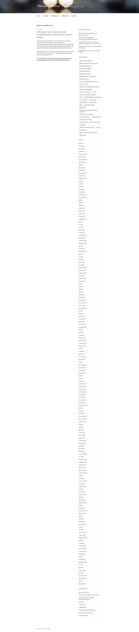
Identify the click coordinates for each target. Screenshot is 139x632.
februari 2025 (82, 167)
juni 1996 (81, 556)
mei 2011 (81, 378)
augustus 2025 (82, 162)
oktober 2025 (82, 157)
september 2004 (83, 473)
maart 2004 (81, 478)
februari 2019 (82, 262)
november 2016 (82, 302)
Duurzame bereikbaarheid (85, 89)
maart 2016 (81, 316)
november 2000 (83, 510)
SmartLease (82, 124)
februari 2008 (82, 435)
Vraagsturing (82, 130)
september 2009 (83, 405)
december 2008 (83, 416)
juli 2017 (80, 283)
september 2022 (83, 219)
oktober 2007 (82, 443)
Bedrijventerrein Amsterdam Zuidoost (88, 63)
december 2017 (82, 278)
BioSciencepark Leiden (85, 73)
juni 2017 (81, 286)
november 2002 (83, 494)
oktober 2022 (82, 216)
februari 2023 (82, 211)
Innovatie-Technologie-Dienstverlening (88, 595)
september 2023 (83, 197)
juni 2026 (81, 143)
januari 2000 (82, 521)
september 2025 (83, 159)
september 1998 (83, 537)
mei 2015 (81, 332)
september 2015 (83, 327)
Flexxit (81, 97)
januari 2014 (81, 354)
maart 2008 (81, 432)
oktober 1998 (82, 535)
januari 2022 (81, 232)
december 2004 (83, 470)
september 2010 (83, 392)
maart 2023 (81, 208)
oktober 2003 (82, 483)
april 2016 (81, 313)
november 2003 (83, 481)
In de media (45, 15)
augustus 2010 (82, 394)
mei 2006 (81, 456)
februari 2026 (82, 148)
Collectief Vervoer (83, 84)
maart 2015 (81, 335)
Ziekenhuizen (82, 135)
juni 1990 (81, 581)
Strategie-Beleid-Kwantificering (86, 610)
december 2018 (82, 267)
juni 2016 (81, 310)
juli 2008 (81, 424)
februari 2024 (82, 192)
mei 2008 (81, 427)
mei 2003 (81, 489)
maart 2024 (81, 189)
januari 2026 (82, 151)
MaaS (80, 105)
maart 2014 (81, 351)
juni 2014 (81, 348)
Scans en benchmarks (95, 122)
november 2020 (83, 240)
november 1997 (82, 546)
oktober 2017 (82, 281)
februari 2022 (82, 229)
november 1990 (82, 575)
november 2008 (83, 419)
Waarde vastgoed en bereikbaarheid (88, 132)
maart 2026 (81, 146)
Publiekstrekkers (83, 122)
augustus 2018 (82, 273)
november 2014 (82, 343)
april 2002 (81, 497)
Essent (94, 92)
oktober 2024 (82, 175)
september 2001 (83, 502)
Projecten (81, 604)
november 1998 (82, 532)
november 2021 (82, 235)
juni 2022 (81, 224)
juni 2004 (81, 475)
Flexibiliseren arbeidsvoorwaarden (87, 94)
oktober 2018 (82, 270)
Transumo (98, 127)
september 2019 (83, 251)
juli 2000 (81, 516)
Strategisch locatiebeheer (85, 612)
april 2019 (81, 259)
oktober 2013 (82, 359)
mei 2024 (81, 184)
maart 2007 (81, 446)
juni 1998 (81, 540)
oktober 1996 (82, 554)
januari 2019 (81, 265)
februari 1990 (82, 583)
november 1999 (82, 524)
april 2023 (81, 205)
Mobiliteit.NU (82, 107)
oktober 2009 (82, 402)
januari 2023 (81, 213)
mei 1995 (81, 564)
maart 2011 (81, 381)
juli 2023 (81, 200)
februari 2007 (82, 448)
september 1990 (83, 578)
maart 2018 (81, 275)
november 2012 (82, 367)
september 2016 (83, 308)
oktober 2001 (82, 500)
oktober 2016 (82, 305)
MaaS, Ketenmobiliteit (89, 105)
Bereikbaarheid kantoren (85, 68)
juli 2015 (81, 329)
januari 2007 (82, 451)
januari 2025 (82, 170)
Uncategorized (82, 615)
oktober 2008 (82, 421)
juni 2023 (81, 202)
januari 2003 (82, 492)
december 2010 (82, 383)
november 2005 (83, 459)
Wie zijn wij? (65, 15)
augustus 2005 (82, 465)
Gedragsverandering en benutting (93, 97)
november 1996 (82, 551)
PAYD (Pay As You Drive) (85, 119)
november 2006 (83, 454)
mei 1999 (81, 529)
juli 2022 (81, 221)
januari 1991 (81, 573)
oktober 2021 (82, 238)
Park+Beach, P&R (96, 117)
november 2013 (82, 356)
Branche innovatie (83, 592)
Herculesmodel (92, 99)
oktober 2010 (82, 389)
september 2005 (83, 462)
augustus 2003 (82, 486)
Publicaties (81, 607)
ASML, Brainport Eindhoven (86, 60)
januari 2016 (81, 321)
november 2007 (83, 440)
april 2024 (81, 186)
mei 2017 (81, 289)
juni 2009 (81, 408)
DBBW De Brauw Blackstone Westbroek (89, 86)
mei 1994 (81, 567)
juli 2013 (80, 362)
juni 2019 (81, 254)
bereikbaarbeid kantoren (85, 66)
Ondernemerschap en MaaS (86, 114)
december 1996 (82, 548)
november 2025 (82, 154)
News (80, 602)
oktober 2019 (82, 248)
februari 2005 (82, 467)
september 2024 (83, 178)
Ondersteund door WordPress (43, 628)
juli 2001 (81, 505)
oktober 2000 (82, 513)
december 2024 (82, 173)
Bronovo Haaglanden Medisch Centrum (88, 81)
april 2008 (81, 429)
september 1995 (83, 562)
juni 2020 (81, 246)
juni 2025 (81, 165)
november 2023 (82, 194)
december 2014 (82, 340)
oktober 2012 (82, 370)
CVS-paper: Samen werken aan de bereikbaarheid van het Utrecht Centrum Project (54, 34)
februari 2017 (82, 294)
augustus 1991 (82, 570)
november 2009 (83, 400)
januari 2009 (82, 413)
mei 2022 (81, 227)
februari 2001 (82, 508)
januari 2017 (81, 297)
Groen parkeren (83, 99)
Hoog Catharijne (83, 102)
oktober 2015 (82, 324)
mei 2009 (81, 410)
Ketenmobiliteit (93, 102)
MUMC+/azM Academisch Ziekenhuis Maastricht (88, 111)
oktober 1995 (82, 559)
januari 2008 (82, 438)
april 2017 (81, 292)
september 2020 (83, 243)
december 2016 (82, 300)
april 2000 (81, 519)
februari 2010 (82, 397)
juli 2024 (81, 181)
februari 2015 (82, 338)
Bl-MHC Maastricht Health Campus (87, 76)
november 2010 (82, 386)
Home (38, 15)
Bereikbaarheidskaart (84, 71)
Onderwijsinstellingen (84, 117)
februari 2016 (82, 319)
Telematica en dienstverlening (86, 127)
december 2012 (82, 365)
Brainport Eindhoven (84, 79)
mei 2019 (81, 257)
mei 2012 (81, 375)
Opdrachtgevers (55, 15)
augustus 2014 (82, 346)
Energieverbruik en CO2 (85, 92)
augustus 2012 (82, 373)
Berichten (73, 15)
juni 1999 (81, 527)
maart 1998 (81, 543)
